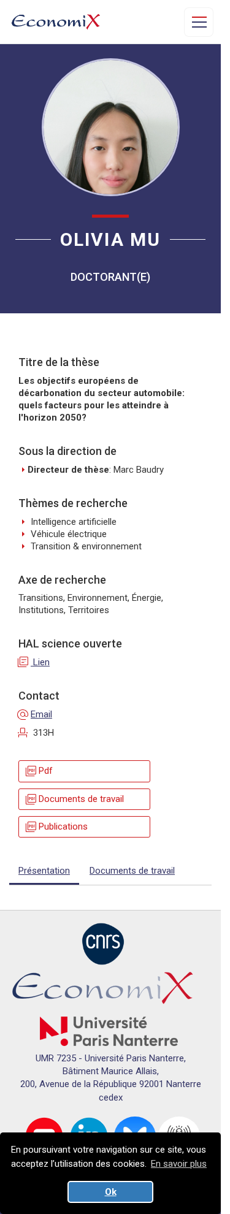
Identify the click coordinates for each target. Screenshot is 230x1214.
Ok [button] (111, 1191)
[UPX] (109, 1030)
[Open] (198, 22)
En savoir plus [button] (179, 1163)
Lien (34, 662)
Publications (56, 827)
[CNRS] (103, 943)
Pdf (38, 771)
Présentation (44, 870)
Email (35, 714)
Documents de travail (74, 799)
